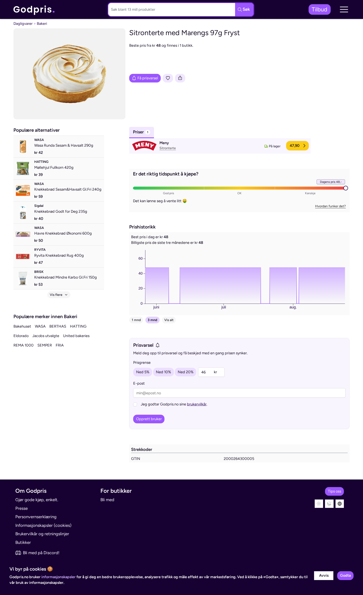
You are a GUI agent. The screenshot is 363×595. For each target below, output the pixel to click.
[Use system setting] (339, 503)
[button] (344, 9)
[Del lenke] (180, 78)
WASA (40, 326)
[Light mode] (319, 503)
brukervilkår (196, 404)
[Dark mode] (329, 503)
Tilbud (319, 9)
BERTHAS (57, 326)
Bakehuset (22, 326)
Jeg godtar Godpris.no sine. (174, 404)
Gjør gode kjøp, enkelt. (36, 499)
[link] (34, 9)
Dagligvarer (23, 23)
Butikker (23, 542)
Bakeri (42, 23)
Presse (21, 508)
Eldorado (21, 335)
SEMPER (44, 345)
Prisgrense (142, 362)
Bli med (107, 499)
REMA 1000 (23, 345)
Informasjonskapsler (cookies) (43, 525)
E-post (139, 383)
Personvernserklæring (36, 516)
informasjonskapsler (58, 577)
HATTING (78, 326)
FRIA (60, 345)
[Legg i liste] (168, 78)
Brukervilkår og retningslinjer (42, 533)
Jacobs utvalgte (45, 335)
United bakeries (76, 335)
